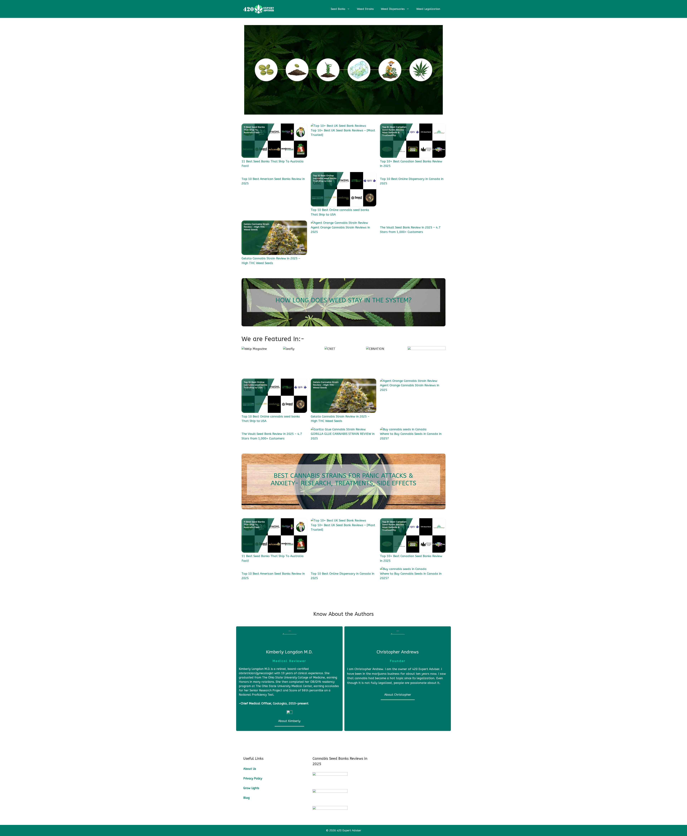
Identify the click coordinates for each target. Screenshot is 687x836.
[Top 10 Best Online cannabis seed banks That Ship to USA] (343, 190)
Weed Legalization (428, 9)
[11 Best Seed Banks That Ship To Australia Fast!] (274, 141)
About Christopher (397, 694)
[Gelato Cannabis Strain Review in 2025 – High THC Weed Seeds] (274, 238)
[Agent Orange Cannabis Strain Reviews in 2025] (339, 223)
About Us (249, 768)
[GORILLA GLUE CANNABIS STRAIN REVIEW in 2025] (338, 429)
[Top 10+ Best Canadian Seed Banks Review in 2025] (412, 141)
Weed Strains (365, 9)
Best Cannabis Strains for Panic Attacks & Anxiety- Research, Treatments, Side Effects (343, 479)
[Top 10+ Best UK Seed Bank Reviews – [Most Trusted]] (338, 126)
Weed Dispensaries (393, 9)
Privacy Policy (252, 778)
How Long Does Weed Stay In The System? (344, 300)
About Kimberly (289, 721)
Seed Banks (338, 9)
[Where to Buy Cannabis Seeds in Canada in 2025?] (403, 429)
